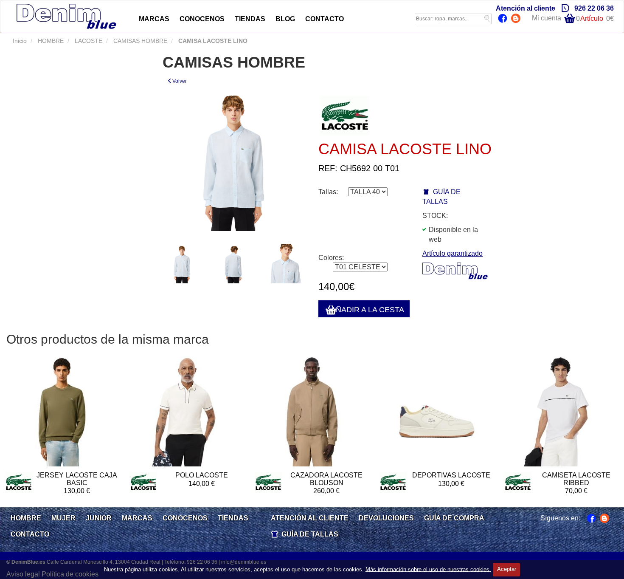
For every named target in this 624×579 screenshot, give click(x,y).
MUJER (63, 518)
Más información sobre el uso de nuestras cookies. (428, 569)
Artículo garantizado (452, 253)
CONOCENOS (202, 19)
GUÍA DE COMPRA (454, 518)
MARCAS (154, 19)
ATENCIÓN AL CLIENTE (310, 518)
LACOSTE (87, 40)
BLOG (285, 19)
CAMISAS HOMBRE (139, 40)
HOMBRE (50, 40)
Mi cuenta (546, 18)
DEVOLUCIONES (386, 518)
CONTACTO (324, 19)
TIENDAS (250, 19)
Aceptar (506, 569)
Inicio (20, 40)
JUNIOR (99, 518)
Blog (517, 19)
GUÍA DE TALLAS (309, 534)
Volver (179, 81)
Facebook (503, 19)
